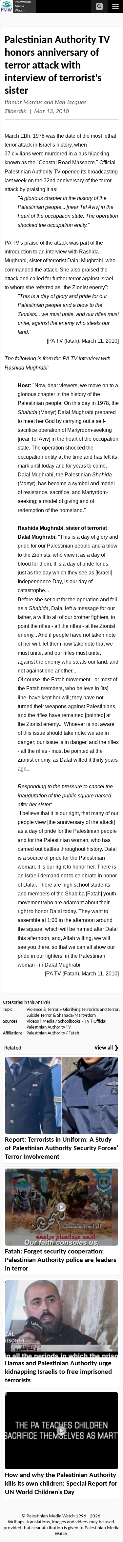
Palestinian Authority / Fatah (53, 1033)
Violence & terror (43, 1009)
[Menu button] (115, 6)
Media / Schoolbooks (61, 1021)
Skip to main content (52, 14)
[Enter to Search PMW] (99, 6)
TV (87, 1021)
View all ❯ (106, 1048)
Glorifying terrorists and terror (91, 1009)
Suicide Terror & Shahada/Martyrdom (61, 1015)
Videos (33, 1021)
